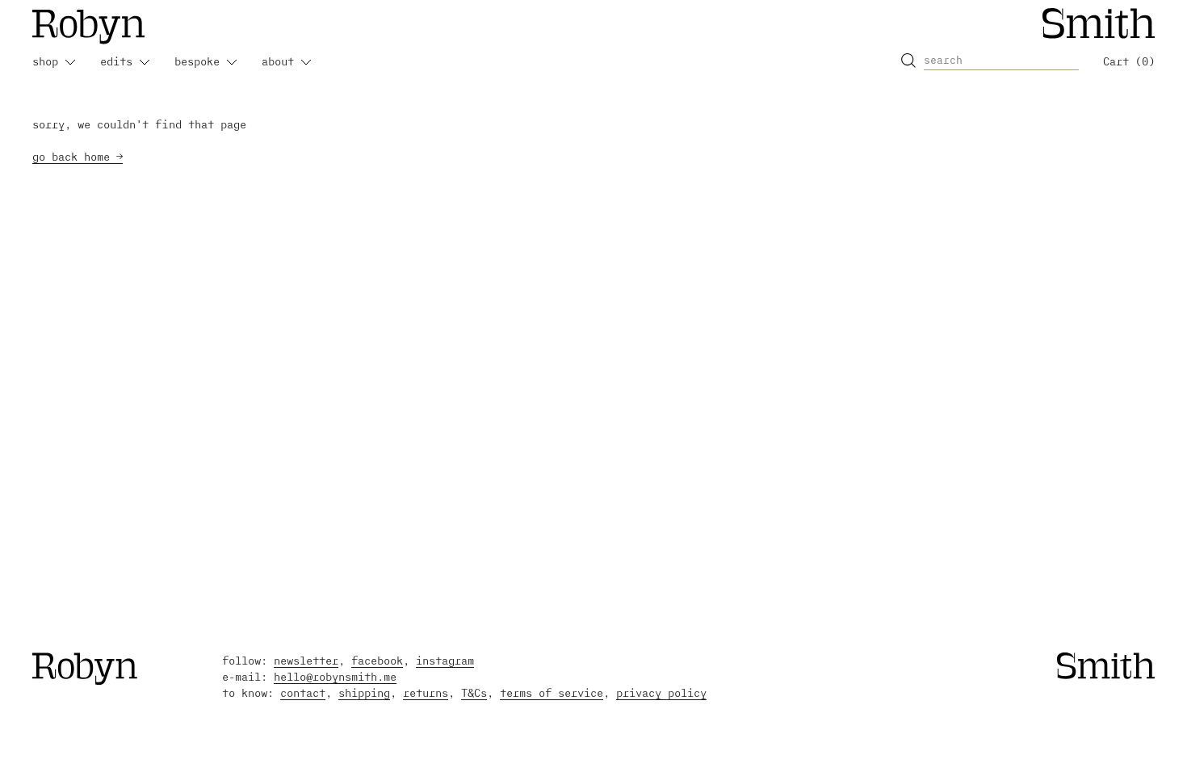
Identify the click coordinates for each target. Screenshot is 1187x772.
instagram (445, 660)
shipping (364, 692)
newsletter (306, 660)
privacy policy (661, 692)
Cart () (1129, 61)
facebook (377, 660)
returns (425, 692)
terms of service (551, 692)
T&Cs (474, 692)
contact (302, 692)
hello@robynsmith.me (335, 676)
